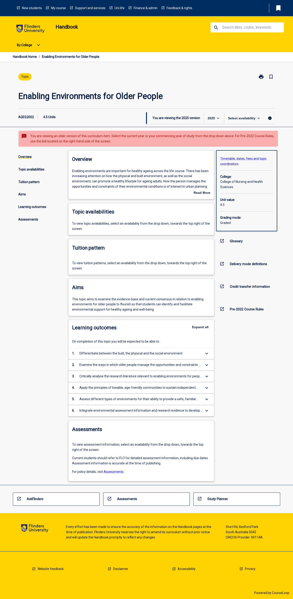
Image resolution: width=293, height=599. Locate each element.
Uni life (120, 8)
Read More (202, 193)
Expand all (200, 327)
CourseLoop (280, 593)
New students (32, 8)
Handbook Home (25, 57)
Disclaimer (120, 569)
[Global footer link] (34, 529)
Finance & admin (145, 8)
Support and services (90, 8)
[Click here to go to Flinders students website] (30, 30)
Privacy (250, 569)
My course (58, 8)
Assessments (114, 472)
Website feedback (51, 569)
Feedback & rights (179, 8)
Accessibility (186, 569)
